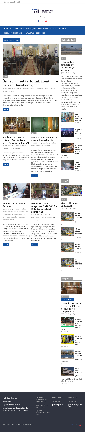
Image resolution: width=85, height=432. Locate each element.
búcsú (24, 88)
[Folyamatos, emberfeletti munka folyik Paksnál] (72, 45)
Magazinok (7, 133)
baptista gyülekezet (14, 212)
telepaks (16, 88)
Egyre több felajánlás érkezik (78, 117)
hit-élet (24, 146)
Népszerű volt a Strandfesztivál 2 (78, 133)
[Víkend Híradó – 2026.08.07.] (67, 243)
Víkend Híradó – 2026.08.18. (69, 204)
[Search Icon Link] (44, 17)
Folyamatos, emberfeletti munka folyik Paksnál (68, 66)
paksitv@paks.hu (57, 405)
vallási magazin (35, 220)
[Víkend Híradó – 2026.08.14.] (67, 213)
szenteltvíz (47, 145)
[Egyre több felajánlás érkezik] (67, 113)
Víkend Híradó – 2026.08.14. (78, 217)
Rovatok (7, 29)
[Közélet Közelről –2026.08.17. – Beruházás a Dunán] (67, 351)
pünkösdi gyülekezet (19, 217)
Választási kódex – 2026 (35, 33)
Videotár (18, 29)
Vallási (14, 133)
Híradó (64, 199)
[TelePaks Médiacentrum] (42, 9)
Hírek (5, 76)
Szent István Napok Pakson (77, 165)
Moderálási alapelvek (10, 398)
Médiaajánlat (7, 401)
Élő (40, 17)
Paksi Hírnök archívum (47, 29)
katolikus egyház (39, 88)
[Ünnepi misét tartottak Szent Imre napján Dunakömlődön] (31, 45)
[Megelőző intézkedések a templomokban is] (45, 118)
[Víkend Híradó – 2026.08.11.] (67, 228)
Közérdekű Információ (13, 33)
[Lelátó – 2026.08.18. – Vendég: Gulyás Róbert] (67, 318)
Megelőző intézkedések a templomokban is (44, 139)
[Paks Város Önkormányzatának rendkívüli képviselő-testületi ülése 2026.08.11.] (67, 368)
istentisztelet (6, 148)
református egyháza (8, 220)
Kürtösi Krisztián (50, 88)
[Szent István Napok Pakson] (67, 161)
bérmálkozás (35, 217)
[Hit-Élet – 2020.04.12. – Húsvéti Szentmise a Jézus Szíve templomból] (16, 118)
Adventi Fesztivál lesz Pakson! (15, 205)
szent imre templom (8, 91)
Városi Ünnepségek (67, 299)
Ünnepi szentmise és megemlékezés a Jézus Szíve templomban (71, 307)
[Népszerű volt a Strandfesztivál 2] (67, 129)
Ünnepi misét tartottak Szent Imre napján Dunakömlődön (30, 83)
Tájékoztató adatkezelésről (12, 405)
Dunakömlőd (30, 88)
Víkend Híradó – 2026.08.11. (78, 232)
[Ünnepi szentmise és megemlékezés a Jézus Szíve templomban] (72, 283)
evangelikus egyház (19, 214)
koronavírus (39, 145)
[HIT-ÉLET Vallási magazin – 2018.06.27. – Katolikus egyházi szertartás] (45, 184)
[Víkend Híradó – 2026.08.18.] (72, 186)
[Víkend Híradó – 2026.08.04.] (67, 259)
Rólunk (62, 29)
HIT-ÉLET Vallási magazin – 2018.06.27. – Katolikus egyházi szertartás (44, 207)
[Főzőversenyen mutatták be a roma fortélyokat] (67, 144)
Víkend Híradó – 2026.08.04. (78, 263)
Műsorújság (31, 29)
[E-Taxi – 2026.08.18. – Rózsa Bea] (67, 335)
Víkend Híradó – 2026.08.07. (78, 247)
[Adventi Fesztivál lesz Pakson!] (16, 184)
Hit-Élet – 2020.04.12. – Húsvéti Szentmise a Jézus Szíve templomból (16, 140)
